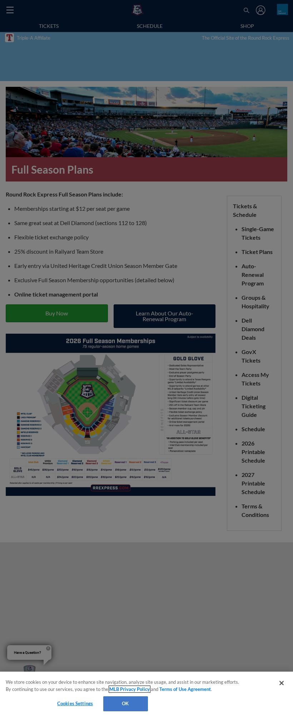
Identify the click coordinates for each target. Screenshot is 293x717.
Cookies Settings (75, 703)
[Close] (281, 683)
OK (125, 703)
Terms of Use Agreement (185, 689)
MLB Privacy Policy (129, 689)
